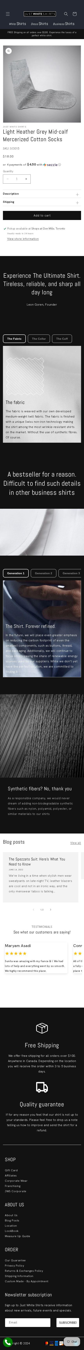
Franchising (13, 1186)
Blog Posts (12, 1220)
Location (11, 1225)
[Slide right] (50, 909)
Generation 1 (15, 573)
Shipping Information (19, 1276)
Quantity (8, 171)
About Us (11, 1215)
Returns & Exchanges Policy (24, 1271)
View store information (23, 239)
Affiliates (11, 1175)
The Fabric (14, 338)
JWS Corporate (15, 1191)
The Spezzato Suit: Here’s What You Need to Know (37, 862)
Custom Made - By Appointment (26, 1281)
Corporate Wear (16, 1180)
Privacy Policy (14, 1265)
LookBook (12, 1231)
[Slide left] (33, 909)
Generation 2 (43, 573)
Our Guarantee (15, 1260)
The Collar (39, 338)
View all (75, 843)
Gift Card (11, 1170)
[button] (8, 14)
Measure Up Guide (17, 1236)
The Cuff (62, 338)
